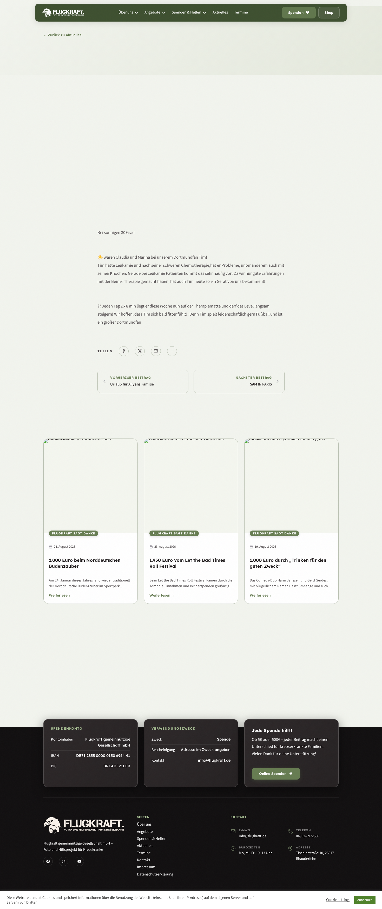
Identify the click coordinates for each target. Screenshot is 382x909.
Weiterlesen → (61, 596)
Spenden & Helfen (151, 838)
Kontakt (143, 860)
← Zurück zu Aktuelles (62, 35)
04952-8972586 (307, 836)
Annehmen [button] (364, 900)
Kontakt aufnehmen (214, 676)
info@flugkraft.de (252, 836)
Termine (144, 853)
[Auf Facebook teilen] (124, 351)
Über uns (144, 824)
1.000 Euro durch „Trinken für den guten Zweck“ (288, 563)
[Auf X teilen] (140, 351)
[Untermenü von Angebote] (164, 13)
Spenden (296, 12)
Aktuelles (144, 845)
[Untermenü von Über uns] (136, 13)
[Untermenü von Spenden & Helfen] (204, 13)
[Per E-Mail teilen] (156, 351)
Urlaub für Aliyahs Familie (132, 384)
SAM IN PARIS (261, 384)
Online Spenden (272, 773)
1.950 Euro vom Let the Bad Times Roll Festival (187, 563)
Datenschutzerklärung (155, 874)
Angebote (145, 831)
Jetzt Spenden (162, 676)
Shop (329, 12)
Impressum (146, 867)
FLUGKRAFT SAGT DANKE (73, 533)
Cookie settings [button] (338, 900)
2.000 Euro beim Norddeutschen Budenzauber (85, 563)
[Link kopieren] (172, 351)
